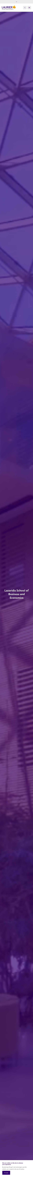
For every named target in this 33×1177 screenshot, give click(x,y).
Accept (6, 1173)
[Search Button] (25, 7)
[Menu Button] (29, 7)
